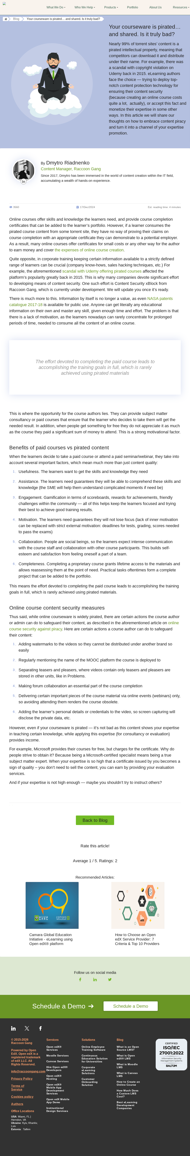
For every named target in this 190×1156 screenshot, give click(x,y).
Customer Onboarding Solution (90, 1081)
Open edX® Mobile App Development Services (55, 1089)
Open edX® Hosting (54, 1077)
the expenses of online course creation (89, 250)
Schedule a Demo (130, 1006)
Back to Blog (95, 820)
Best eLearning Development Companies (127, 1105)
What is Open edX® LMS (126, 1057)
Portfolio (132, 7)
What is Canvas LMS (127, 1074)
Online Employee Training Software (94, 1048)
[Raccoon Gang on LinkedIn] (13, 1028)
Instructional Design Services (57, 1109)
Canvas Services (57, 1061)
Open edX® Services (54, 1048)
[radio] (82, 853)
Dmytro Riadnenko (68, 163)
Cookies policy (22, 1096)
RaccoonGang (19, 7)
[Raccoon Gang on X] (27, 1028)
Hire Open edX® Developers (57, 1069)
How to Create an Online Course (128, 1083)
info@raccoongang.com (26, 1071)
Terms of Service (17, 1087)
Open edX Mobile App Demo (58, 1101)
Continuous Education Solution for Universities (95, 1058)
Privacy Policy (21, 1078)
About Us (155, 7)
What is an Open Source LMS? (128, 1048)
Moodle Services (57, 1055)
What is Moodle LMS (127, 1066)
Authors (17, 1104)
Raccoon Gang (87, 169)
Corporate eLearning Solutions (88, 1070)
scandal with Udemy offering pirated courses (102, 271)
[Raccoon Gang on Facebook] (40, 1028)
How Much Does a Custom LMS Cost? (128, 1093)
